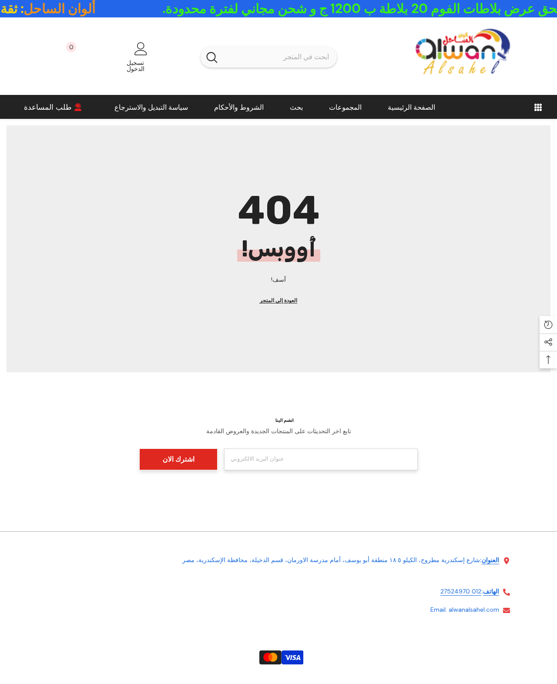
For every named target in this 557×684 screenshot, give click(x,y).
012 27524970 (460, 591)
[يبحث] (269, 57)
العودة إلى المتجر (278, 300)
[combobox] (280, 57)
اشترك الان (179, 459)
